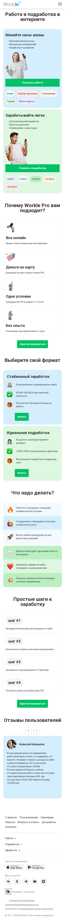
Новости (10, 822)
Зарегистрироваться (32, 344)
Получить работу (32, 82)
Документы (49, 822)
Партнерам (47, 817)
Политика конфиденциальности (21, 904)
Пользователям (28, 817)
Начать (21, 416)
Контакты (11, 826)
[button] (28, 731)
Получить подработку (32, 168)
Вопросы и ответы (28, 822)
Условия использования (22, 900)
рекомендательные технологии (36, 908)
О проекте (11, 817)
